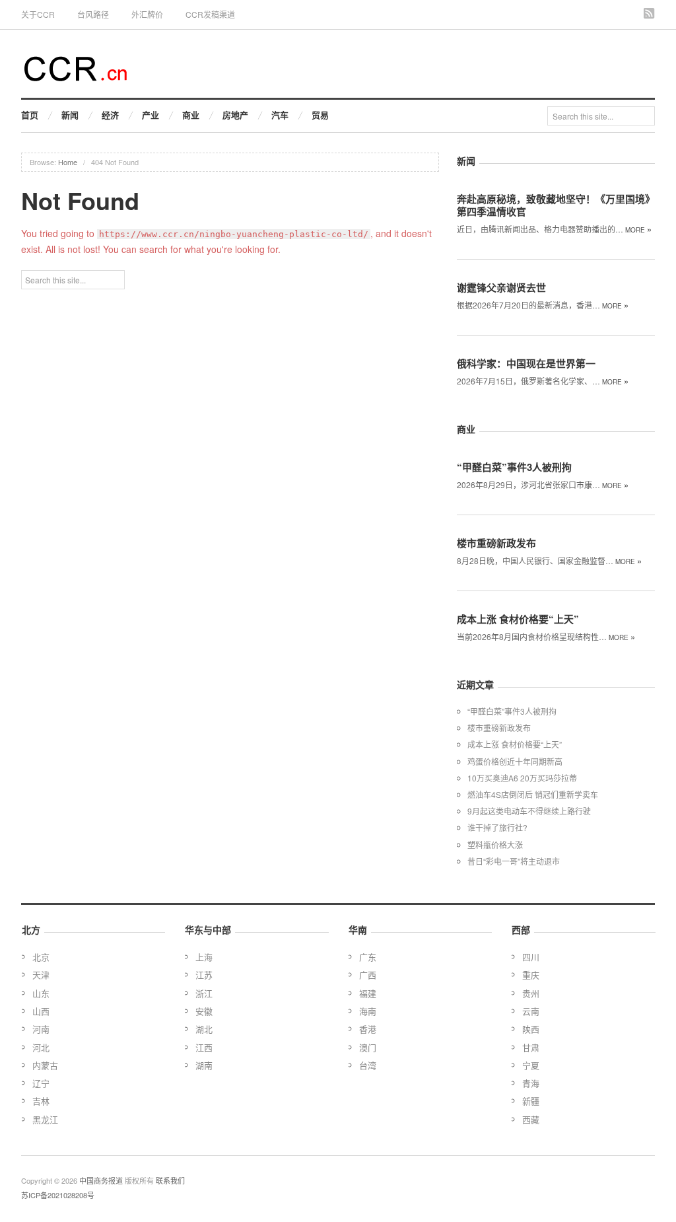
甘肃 (530, 1047)
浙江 (204, 993)
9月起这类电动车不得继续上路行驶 (529, 810)
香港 (367, 1029)
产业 (150, 114)
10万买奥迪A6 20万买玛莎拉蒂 (522, 777)
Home (67, 162)
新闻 (70, 114)
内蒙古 (45, 1065)
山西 (41, 1011)
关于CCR (38, 14)
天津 (41, 974)
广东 (367, 957)
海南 (367, 1011)
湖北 (204, 1029)
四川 (530, 957)
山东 (41, 993)
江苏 (204, 974)
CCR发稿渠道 (210, 14)
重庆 (530, 974)
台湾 (367, 1065)
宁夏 (530, 1065)
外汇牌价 (147, 14)
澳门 (367, 1047)
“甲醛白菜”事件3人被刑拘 (514, 467)
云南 (530, 1011)
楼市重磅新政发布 (496, 543)
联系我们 (170, 1180)
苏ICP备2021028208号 (57, 1195)
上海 (204, 957)
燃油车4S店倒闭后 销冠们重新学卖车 (532, 794)
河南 (41, 1029)
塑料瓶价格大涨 (495, 844)
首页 (29, 114)
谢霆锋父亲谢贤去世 (501, 287)
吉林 (41, 1101)
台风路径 (93, 14)
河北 (41, 1047)
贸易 (320, 114)
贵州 (530, 993)
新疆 (530, 1101)
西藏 (530, 1119)
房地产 (235, 114)
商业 (190, 114)
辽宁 (41, 1083)
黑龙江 (45, 1119)
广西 (367, 974)
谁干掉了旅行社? (497, 827)
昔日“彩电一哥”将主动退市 (513, 861)
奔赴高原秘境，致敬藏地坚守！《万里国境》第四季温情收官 (556, 205)
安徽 (204, 1011)
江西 (204, 1047)
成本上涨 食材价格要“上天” (518, 619)
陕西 (530, 1029)
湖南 (204, 1065)
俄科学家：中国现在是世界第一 (526, 363)
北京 (41, 957)
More (638, 229)
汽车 (279, 114)
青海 (530, 1083)
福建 (367, 993)
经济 (110, 114)
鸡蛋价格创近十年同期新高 (514, 761)
